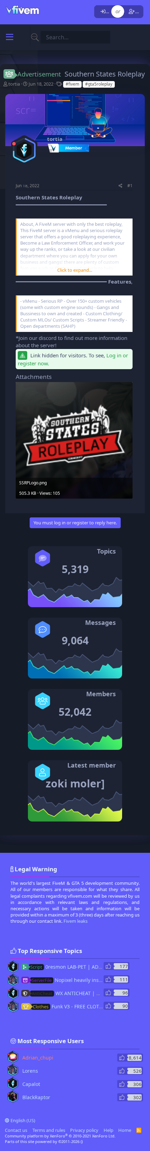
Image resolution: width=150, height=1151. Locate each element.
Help (108, 1130)
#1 (130, 186)
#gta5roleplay (98, 84)
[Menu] (9, 37)
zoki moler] (75, 783)
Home (124, 1130)
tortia (14, 84)
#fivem (72, 84)
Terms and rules (48, 1130)
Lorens (30, 1070)
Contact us (16, 1130)
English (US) (22, 1120)
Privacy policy (84, 1130)
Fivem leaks (75, 921)
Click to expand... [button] (74, 270)
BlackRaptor (36, 1097)
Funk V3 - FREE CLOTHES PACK (77, 1006)
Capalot (31, 1084)
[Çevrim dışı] (14, 143)
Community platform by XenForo (60, 1135)
